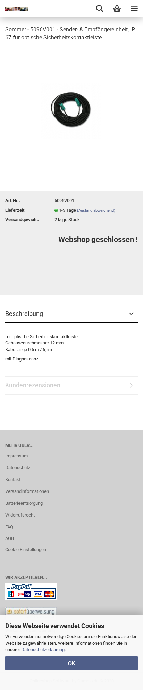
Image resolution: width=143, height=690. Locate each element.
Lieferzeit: (15, 210)
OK (71, 663)
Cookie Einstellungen (25, 549)
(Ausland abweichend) (96, 210)
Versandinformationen (27, 491)
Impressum (16, 455)
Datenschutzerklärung (43, 649)
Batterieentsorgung (24, 503)
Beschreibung (24, 313)
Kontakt (12, 479)
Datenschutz (17, 467)
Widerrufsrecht (20, 515)
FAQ (9, 526)
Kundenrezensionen (32, 385)
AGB (9, 538)
